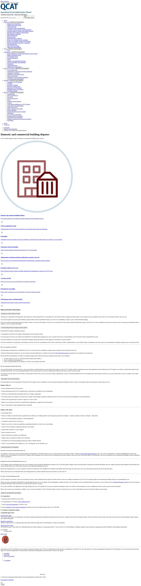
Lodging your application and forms (16, 61)
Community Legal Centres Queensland (15, 507)
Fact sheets (10, 97)
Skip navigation (5, 1)
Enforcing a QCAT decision (14, 88)
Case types (6, 127)
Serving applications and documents (16, 62)
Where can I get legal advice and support (11, 493)
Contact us (6, 124)
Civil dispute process (12, 56)
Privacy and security (9, 556)
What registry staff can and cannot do (10, 378)
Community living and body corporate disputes (19, 29)
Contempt (9, 83)
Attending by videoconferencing (15, 74)
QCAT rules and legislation (14, 114)
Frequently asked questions (14, 101)
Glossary (9, 103)
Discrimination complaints (14, 34)
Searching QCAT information (14, 117)
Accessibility (7, 560)
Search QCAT (4, 17)
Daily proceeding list (12, 76)
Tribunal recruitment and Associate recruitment (19, 119)
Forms (8, 59)
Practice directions (12, 110)
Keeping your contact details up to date (10, 313)
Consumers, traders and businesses (16, 28)
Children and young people (14, 25)
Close (2, 584)
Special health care (12, 44)
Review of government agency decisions (17, 40)
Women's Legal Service (7, 521)
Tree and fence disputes (13, 46)
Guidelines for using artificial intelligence (17, 77)
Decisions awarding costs (13, 86)
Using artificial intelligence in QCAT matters (18, 104)
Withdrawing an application (14, 67)
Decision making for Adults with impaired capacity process (22, 53)
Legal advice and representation (15, 79)
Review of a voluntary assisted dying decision (19, 41)
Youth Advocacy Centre (7, 525)
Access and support (12, 70)
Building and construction (13, 23)
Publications (10, 113)
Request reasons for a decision (15, 116)
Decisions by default (12, 85)
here (86, 319)
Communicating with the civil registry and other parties (14, 327)
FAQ (8, 50)
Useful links (10, 120)
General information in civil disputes (9, 447)
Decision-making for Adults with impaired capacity (20, 31)
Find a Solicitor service (24, 501)
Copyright (6, 553)
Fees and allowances (12, 58)
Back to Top (4, 534)
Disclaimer (6, 554)
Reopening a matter (12, 91)
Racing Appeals (11, 37)
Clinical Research (11, 26)
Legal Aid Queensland (12, 504)
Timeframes (10, 64)
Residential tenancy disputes (14, 38)
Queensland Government (7, 580)
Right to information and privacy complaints (18, 43)
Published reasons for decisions (15, 89)
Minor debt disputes (12, 35)
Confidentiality (11, 94)
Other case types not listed (14, 47)
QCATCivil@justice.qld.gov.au (62, 353)
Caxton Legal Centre (6, 515)
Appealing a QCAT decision (14, 82)
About (5, 123)
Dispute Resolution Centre (121, 482)
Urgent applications (12, 65)
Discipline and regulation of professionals (17, 32)
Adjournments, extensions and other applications (19, 71)
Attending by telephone (13, 73)
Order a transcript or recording (15, 108)
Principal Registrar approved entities (16, 111)
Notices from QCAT (12, 107)
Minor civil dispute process (14, 55)
